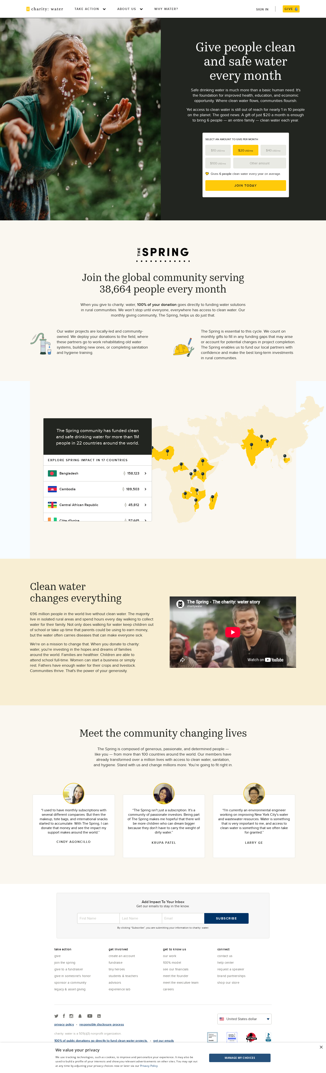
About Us (126, 9)
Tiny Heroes (117, 969)
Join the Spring (64, 962)
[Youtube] (90, 1016)
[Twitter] (56, 1016)
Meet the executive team (181, 982)
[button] (229, 1058)
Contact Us (224, 955)
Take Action (87, 9)
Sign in (262, 9)
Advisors (115, 982)
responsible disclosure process (101, 1024)
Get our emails (163, 1040)
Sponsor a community (70, 982)
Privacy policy (64, 1024)
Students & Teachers (123, 975)
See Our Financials (176, 969)
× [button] (321, 1047)
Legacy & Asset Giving (70, 989)
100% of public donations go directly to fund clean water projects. (101, 1040)
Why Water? (166, 9)
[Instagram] (71, 1016)
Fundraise (115, 962)
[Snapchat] (80, 1016)
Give (57, 955)
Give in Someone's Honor (72, 975)
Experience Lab (119, 989)
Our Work (170, 955)
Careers (168, 989)
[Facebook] (64, 1016)
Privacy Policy (149, 1066)
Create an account (122, 955)
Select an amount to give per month (231, 139)
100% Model (172, 962)
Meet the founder (175, 975)
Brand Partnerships (231, 975)
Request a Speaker (230, 969)
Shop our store (228, 982)
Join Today (245, 185)
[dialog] (163, 1058)
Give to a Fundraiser (68, 969)
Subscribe (226, 918)
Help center (225, 962)
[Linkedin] (99, 1016)
